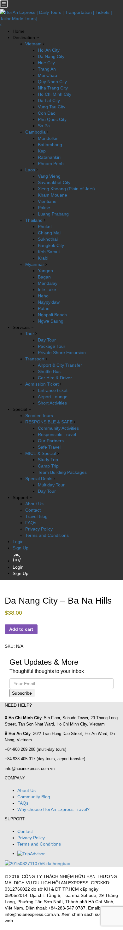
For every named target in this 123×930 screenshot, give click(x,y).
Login (18, 541)
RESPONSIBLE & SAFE (49, 421)
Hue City (46, 62)
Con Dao (47, 113)
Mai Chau (47, 75)
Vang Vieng (49, 176)
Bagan (44, 276)
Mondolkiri (48, 138)
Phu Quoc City (52, 119)
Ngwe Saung (50, 321)
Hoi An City (49, 50)
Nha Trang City (53, 87)
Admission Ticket (42, 384)
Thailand (34, 220)
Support (20, 497)
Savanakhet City (54, 182)
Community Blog (33, 796)
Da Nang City (51, 56)
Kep (42, 150)
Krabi (43, 258)
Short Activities (52, 402)
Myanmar (34, 264)
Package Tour (51, 346)
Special (20, 409)
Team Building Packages (62, 472)
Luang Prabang (53, 213)
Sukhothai (48, 239)
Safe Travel (49, 447)
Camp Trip (48, 465)
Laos (30, 169)
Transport (34, 358)
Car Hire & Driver (55, 377)
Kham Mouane (52, 195)
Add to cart (21, 629)
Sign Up (20, 547)
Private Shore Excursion (62, 352)
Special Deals (38, 478)
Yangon (45, 270)
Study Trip (48, 459)
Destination (24, 37)
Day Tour (47, 339)
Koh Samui (49, 251)
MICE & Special (40, 453)
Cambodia (35, 132)
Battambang (50, 144)
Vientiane (47, 201)
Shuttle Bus (49, 371)
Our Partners (51, 440)
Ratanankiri (49, 157)
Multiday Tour (51, 484)
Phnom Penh (51, 163)
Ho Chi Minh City (54, 94)
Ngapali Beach (52, 314)
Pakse (44, 207)
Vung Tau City (51, 106)
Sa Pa (44, 125)
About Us (34, 503)
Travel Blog (36, 516)
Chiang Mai (49, 232)
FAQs (30, 522)
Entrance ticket (52, 390)
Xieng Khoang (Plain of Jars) (66, 188)
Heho (43, 295)
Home (19, 31)
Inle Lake (47, 289)
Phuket (45, 226)
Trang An (47, 69)
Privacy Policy (39, 528)
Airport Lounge (52, 396)
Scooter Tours (39, 415)
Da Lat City (49, 100)
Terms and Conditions (47, 535)
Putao (44, 308)
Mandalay (47, 283)
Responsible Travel (57, 434)
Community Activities (58, 428)
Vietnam (33, 43)
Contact (33, 510)
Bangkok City (51, 245)
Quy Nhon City (52, 81)
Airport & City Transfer (60, 365)
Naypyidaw (49, 302)
